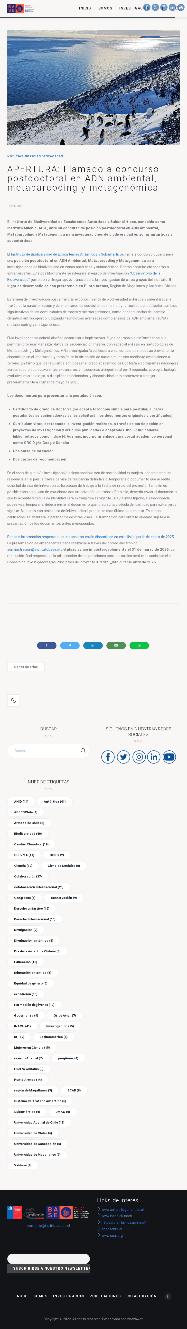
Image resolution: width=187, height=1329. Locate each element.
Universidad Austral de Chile (39, 1122)
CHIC (57, 855)
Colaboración (28, 876)
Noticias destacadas (44, 156)
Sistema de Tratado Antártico (40, 1101)
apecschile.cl (111, 1229)
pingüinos (68, 1058)
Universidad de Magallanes (37, 1154)
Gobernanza (26, 1015)
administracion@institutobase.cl (33, 549)
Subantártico (27, 1112)
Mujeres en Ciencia (32, 1047)
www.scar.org (112, 1236)
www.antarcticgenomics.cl (123, 1210)
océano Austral (28, 1058)
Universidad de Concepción (37, 1144)
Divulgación (25, 930)
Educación (25, 962)
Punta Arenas (28, 1079)
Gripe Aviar (65, 1015)
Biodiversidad (28, 833)
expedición (25, 994)
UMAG (63, 1112)
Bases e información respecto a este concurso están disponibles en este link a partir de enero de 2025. (90, 537)
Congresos (25, 898)
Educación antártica (32, 973)
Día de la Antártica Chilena (37, 951)
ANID (21, 801)
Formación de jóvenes (34, 1005)
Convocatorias (26, 667)
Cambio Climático (31, 844)
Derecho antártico (31, 908)
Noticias (15, 156)
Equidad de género (30, 983)
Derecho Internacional (35, 919)
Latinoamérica (54, 1037)
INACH (22, 1026)
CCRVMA (24, 855)
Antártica (55, 801)
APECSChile (25, 812)
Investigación (60, 1026)
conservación (64, 898)
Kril (19, 1037)
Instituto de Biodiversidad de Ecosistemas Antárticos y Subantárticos (67, 254)
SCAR (74, 1090)
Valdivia (23, 1165)
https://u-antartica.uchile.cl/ (123, 1222)
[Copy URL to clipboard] (13, 700)
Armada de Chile (29, 823)
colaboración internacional (39, 887)
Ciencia (23, 866)
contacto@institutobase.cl (48, 1226)
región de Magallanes (33, 1090)
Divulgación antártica (33, 940)
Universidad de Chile (33, 1133)
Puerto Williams (29, 1069)
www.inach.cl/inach (117, 1216)
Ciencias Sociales (64, 866)
